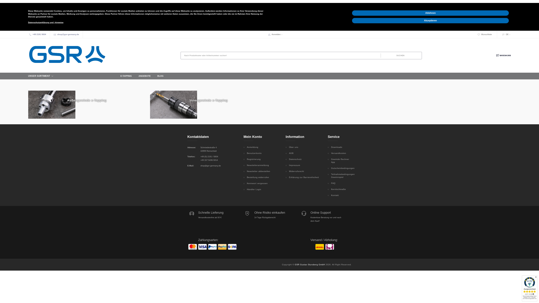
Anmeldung (252, 147)
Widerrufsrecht (296, 171)
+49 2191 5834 (39, 34)
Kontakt (335, 195)
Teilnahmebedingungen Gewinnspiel (341, 175)
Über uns (293, 147)
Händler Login (254, 189)
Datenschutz (295, 159)
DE (507, 34)
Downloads (336, 147)
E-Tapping (126, 76)
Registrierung (254, 159)
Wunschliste (486, 34)
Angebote (145, 76)
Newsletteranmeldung (258, 165)
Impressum (294, 165)
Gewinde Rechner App (340, 160)
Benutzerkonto (254, 153)
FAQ (333, 183)
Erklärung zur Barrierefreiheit (304, 177)
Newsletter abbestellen (258, 171)
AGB (291, 153)
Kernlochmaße (338, 189)
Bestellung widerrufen (258, 177)
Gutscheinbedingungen (341, 168)
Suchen (400, 56)
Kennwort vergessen (257, 183)
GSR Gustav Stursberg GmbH (310, 264)
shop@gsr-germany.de (68, 34)
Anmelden (276, 34)
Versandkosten (338, 153)
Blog (160, 76)
